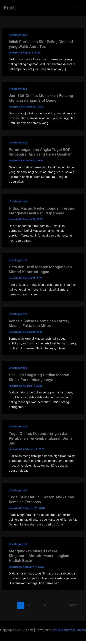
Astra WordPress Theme (69, 630)
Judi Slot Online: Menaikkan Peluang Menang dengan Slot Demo (41, 97)
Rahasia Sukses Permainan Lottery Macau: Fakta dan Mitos (39, 323)
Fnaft (10, 8)
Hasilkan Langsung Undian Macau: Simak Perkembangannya (39, 377)
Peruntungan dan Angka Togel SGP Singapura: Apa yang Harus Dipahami (41, 152)
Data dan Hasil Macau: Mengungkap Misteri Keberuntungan (40, 269)
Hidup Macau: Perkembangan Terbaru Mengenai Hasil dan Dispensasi (42, 210)
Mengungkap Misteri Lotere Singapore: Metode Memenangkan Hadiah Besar (39, 556)
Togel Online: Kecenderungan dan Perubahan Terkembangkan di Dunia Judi (40, 438)
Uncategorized (18, 34)
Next (74, 605)
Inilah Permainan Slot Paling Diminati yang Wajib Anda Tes (41, 44)
